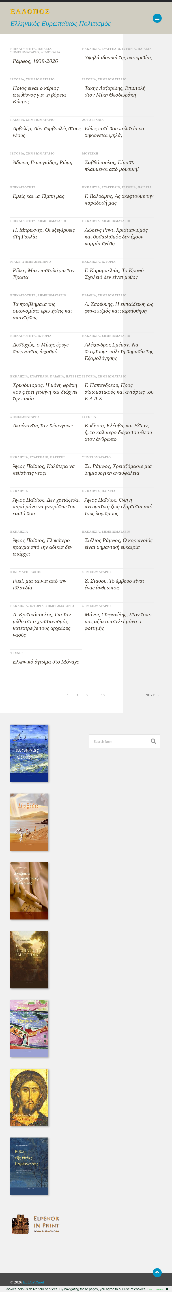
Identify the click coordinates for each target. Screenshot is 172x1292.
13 (103, 695)
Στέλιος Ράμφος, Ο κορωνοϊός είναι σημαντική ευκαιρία (119, 543)
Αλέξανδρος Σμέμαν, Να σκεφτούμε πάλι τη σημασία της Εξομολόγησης (119, 351)
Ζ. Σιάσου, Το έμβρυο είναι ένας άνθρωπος (114, 584)
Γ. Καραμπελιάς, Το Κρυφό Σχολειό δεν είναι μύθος (114, 273)
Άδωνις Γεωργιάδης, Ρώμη (42, 162)
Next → (152, 695)
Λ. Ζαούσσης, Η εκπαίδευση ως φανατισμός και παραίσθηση (119, 307)
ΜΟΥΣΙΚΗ (90, 153)
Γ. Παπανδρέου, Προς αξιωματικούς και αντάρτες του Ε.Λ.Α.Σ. (119, 391)
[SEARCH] (153, 741)
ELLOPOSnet (33, 1282)
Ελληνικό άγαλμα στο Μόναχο (46, 662)
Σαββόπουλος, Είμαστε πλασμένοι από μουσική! (112, 165)
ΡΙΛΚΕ (15, 261)
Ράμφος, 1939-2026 (35, 61)
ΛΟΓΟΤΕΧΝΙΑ (93, 119)
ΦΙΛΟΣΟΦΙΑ (50, 52)
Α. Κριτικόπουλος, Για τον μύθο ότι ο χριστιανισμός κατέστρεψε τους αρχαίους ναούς (42, 624)
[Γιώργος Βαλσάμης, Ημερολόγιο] (29, 1056)
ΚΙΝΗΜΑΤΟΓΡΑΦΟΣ (25, 572)
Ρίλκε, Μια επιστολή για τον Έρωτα (44, 273)
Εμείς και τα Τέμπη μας (38, 196)
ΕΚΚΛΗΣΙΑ (91, 49)
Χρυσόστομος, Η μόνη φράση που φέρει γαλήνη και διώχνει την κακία (45, 391)
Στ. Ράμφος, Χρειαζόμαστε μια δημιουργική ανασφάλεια (118, 469)
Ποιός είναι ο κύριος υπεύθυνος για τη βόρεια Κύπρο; (39, 94)
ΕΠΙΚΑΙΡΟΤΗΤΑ (23, 49)
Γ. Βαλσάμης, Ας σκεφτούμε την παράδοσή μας (119, 199)
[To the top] (157, 1272)
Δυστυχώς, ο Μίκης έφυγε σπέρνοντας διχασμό (41, 348)
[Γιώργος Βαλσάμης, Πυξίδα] (29, 849)
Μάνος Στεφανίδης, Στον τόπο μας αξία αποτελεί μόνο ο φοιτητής (118, 621)
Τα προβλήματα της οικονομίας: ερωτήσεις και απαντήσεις (42, 310)
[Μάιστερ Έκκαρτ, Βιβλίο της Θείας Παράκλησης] (29, 1193)
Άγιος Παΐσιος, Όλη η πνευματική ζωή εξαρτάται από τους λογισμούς (119, 506)
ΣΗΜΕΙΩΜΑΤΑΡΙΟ (24, 52)
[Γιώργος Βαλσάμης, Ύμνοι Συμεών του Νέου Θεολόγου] (29, 1125)
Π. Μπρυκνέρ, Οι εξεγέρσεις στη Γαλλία (44, 233)
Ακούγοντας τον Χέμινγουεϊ (43, 425)
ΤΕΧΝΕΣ (17, 653)
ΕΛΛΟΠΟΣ (30, 11)
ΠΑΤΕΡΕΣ (73, 376)
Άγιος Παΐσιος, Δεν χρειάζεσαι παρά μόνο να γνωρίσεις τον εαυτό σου (46, 506)
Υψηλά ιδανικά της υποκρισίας (118, 57)
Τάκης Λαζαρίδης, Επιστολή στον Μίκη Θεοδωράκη (115, 91)
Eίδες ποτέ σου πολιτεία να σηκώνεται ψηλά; (114, 131)
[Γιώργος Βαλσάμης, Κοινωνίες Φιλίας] (29, 781)
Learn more (155, 1289)
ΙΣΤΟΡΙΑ (129, 49)
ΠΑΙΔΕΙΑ (45, 49)
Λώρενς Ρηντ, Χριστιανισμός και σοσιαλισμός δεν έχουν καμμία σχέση (116, 236)
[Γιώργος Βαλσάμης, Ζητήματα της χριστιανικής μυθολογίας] (29, 918)
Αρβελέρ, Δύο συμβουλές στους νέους (47, 131)
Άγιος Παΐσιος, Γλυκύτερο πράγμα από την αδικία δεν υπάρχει (42, 547)
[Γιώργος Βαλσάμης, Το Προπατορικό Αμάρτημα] (29, 987)
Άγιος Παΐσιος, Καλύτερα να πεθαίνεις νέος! (44, 469)
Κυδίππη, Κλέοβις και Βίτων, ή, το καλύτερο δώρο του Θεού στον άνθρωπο (118, 432)
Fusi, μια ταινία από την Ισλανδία (39, 584)
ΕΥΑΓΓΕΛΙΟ (111, 49)
